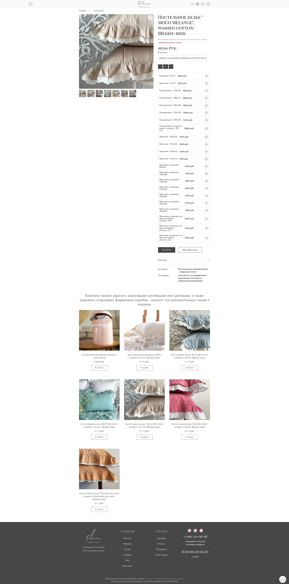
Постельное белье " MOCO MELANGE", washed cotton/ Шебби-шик (144, 425)
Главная (82, 11)
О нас (128, 549)
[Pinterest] (201, 530)
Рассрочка (161, 549)
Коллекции (99, 11)
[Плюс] (171, 66)
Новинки (127, 544)
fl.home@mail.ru (195, 552)
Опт (127, 560)
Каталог (128, 538)
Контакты (127, 566)
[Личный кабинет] (197, 4)
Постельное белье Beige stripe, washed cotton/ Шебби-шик (144, 356)
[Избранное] (203, 4)
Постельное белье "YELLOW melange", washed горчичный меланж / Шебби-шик (99, 496)
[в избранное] (150, 17)
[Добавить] (206, 76)
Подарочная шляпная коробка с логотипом (99, 356)
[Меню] (30, 4)
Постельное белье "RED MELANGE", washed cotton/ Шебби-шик (189, 425)
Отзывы (128, 555)
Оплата (161, 544)
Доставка (161, 538)
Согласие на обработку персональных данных (164, 579)
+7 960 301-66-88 (195, 536)
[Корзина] (208, 4)
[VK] (195, 530)
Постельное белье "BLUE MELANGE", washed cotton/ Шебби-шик (189, 356)
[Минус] (160, 66)
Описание (162, 260)
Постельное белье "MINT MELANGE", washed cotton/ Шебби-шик (99, 425)
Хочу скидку (161, 555)
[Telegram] (189, 530)
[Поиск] (192, 4)
